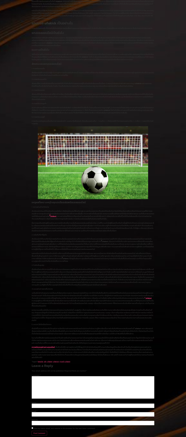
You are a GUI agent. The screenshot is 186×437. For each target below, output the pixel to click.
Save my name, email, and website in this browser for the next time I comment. (64, 428)
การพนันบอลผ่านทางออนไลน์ (43, 347)
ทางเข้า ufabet (65, 361)
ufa (45, 361)
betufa (40, 361)
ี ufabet (148, 298)
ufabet (49, 361)
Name (35, 402)
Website (35, 420)
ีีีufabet (53, 216)
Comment (36, 375)
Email (34, 411)
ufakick (56, 361)
